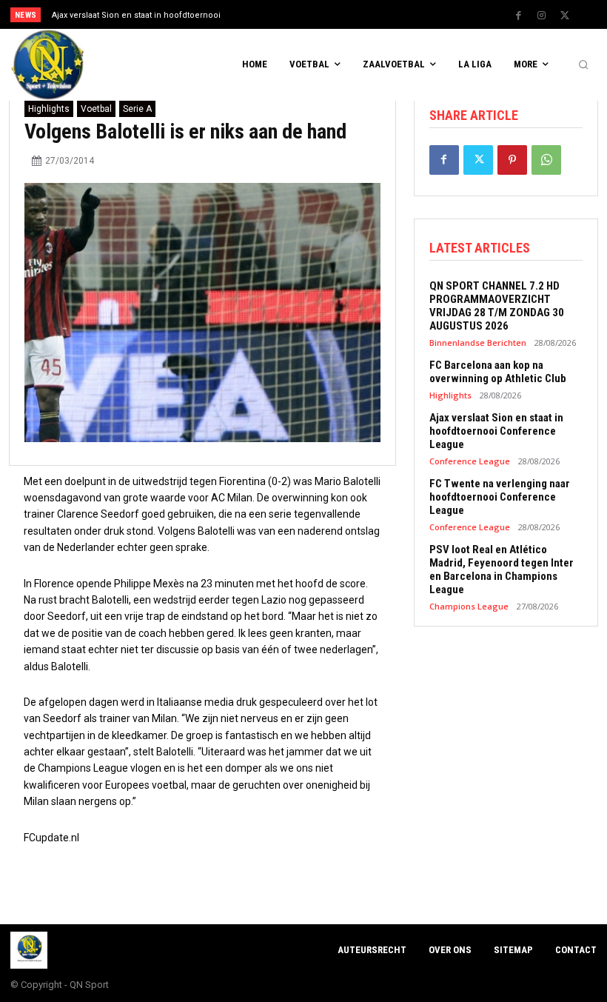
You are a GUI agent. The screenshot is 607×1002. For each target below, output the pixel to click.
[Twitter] (564, 15)
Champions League (469, 606)
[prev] (310, 14)
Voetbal (96, 109)
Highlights (49, 109)
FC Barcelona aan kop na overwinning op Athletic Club (497, 371)
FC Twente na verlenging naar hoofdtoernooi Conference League (499, 497)
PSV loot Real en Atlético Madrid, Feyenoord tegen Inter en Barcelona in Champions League (501, 569)
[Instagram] (541, 15)
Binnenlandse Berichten (477, 342)
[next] (334, 14)
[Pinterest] (512, 160)
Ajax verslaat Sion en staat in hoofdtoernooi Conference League (496, 431)
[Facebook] (519, 15)
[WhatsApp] (546, 160)
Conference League (469, 461)
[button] (583, 65)
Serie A (137, 109)
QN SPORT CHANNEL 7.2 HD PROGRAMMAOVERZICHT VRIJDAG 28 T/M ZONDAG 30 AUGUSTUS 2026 (496, 306)
